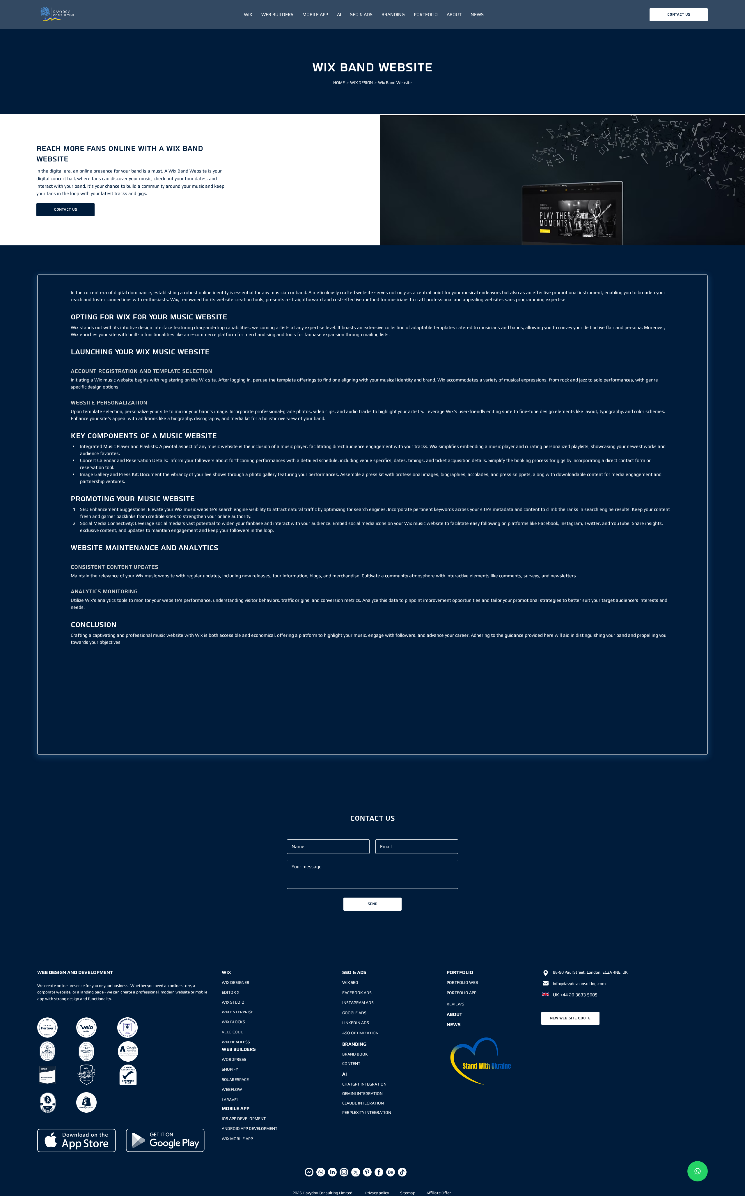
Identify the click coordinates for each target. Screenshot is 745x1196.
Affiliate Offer (438, 1192)
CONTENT (351, 1063)
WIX (226, 972)
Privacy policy (377, 1192)
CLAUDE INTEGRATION (363, 1103)
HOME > (341, 82)
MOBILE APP (235, 1108)
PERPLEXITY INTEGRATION (366, 1112)
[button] (248, 14)
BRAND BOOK (355, 1054)
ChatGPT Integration (364, 1084)
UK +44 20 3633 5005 (575, 995)
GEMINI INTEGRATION (362, 1093)
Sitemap (407, 1192)
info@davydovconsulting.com (579, 983)
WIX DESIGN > (363, 82)
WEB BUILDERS (239, 1049)
